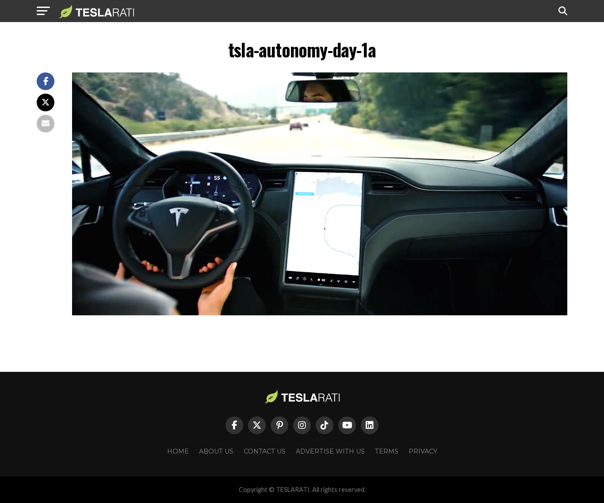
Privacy (423, 451)
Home (178, 451)
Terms (386, 451)
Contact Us (265, 451)
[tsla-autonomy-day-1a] (319, 313)
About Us (216, 451)
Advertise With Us (330, 451)
